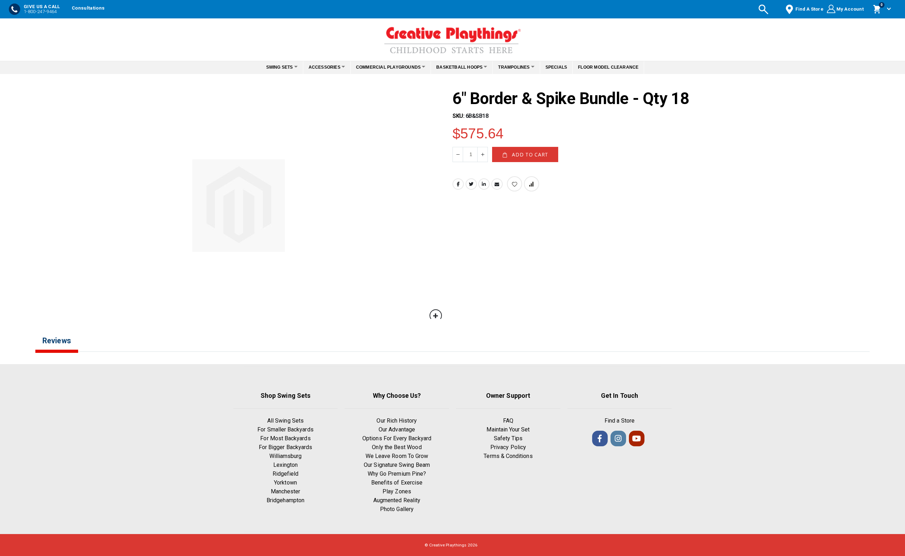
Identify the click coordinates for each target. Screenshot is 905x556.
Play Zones (397, 491)
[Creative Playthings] (452, 38)
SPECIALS (566, 67)
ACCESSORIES (318, 67)
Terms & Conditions (508, 456)
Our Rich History (396, 420)
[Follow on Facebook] (600, 438)
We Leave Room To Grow (397, 456)
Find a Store (620, 420)
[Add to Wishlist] (514, 183)
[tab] (62, 346)
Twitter (471, 184)
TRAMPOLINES (520, 67)
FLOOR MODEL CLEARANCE (618, 67)
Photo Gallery (397, 509)
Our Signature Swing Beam (397, 465)
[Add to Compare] (531, 183)
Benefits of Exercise (396, 482)
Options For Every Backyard (396, 438)
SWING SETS (269, 67)
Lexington (285, 465)
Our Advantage (397, 429)
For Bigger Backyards (285, 447)
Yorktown (285, 482)
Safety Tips (508, 438)
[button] (436, 315)
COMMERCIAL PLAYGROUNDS (386, 67)
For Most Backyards (285, 438)
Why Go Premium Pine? (397, 473)
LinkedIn (484, 184)
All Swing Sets (285, 420)
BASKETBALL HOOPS (461, 67)
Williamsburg (285, 456)
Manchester (285, 491)
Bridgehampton (285, 500)
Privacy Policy (508, 447)
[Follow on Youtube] (636, 438)
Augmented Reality (396, 500)
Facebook (458, 184)
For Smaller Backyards (285, 429)
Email (497, 184)
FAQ (508, 420)
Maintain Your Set (508, 429)
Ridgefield (286, 473)
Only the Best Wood (396, 447)
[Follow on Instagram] (618, 438)
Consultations (88, 8)
